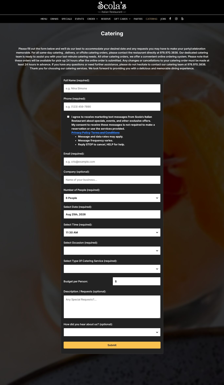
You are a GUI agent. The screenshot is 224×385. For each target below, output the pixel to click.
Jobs (163, 19)
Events (79, 19)
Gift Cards (121, 19)
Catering (151, 19)
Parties (138, 19)
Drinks (54, 19)
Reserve (106, 19)
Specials (67, 19)
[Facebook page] (170, 18)
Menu (44, 19)
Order (91, 19)
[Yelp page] (182, 18)
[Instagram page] (176, 18)
